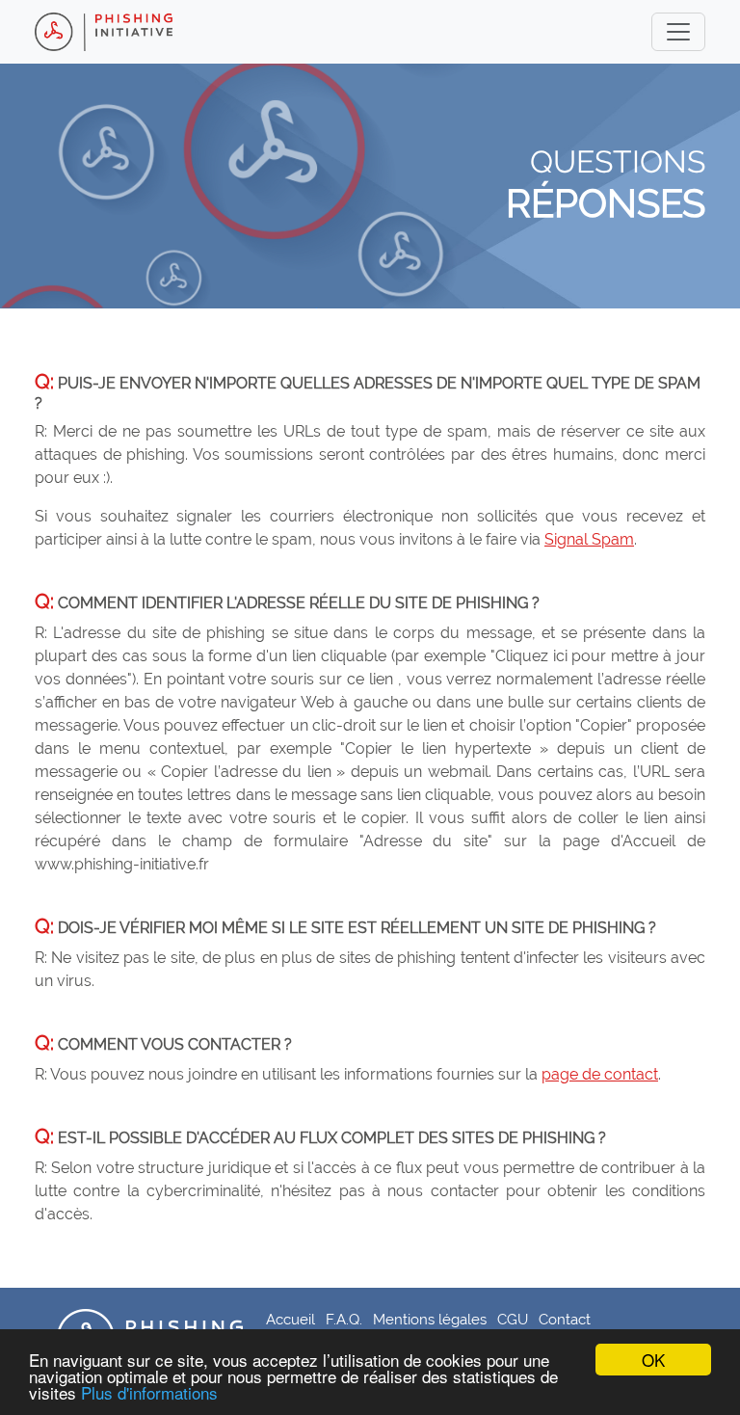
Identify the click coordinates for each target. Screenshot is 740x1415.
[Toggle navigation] (678, 32)
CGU (512, 1319)
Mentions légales (430, 1319)
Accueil (290, 1319)
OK (653, 1360)
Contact (565, 1319)
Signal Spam (589, 539)
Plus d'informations (149, 1392)
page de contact (600, 1074)
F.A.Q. (344, 1319)
